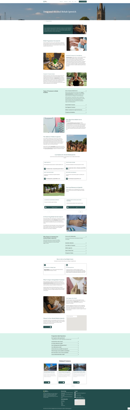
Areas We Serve (63, 405)
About (62, 402)
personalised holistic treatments (48, 282)
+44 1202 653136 (78, 395)
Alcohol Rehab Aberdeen (49, 372)
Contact (62, 404)
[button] (49, 212)
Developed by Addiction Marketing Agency (64, 408)
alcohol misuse (56, 77)
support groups (76, 301)
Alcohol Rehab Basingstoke (64, 372)
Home (44, 21)
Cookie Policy (62, 400)
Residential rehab (69, 57)
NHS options (56, 219)
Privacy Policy (63, 401)
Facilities (62, 403)
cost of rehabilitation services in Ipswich (74, 122)
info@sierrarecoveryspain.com (81, 393)
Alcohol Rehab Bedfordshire (79, 372)
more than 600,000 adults (49, 148)
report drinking (53, 146)
